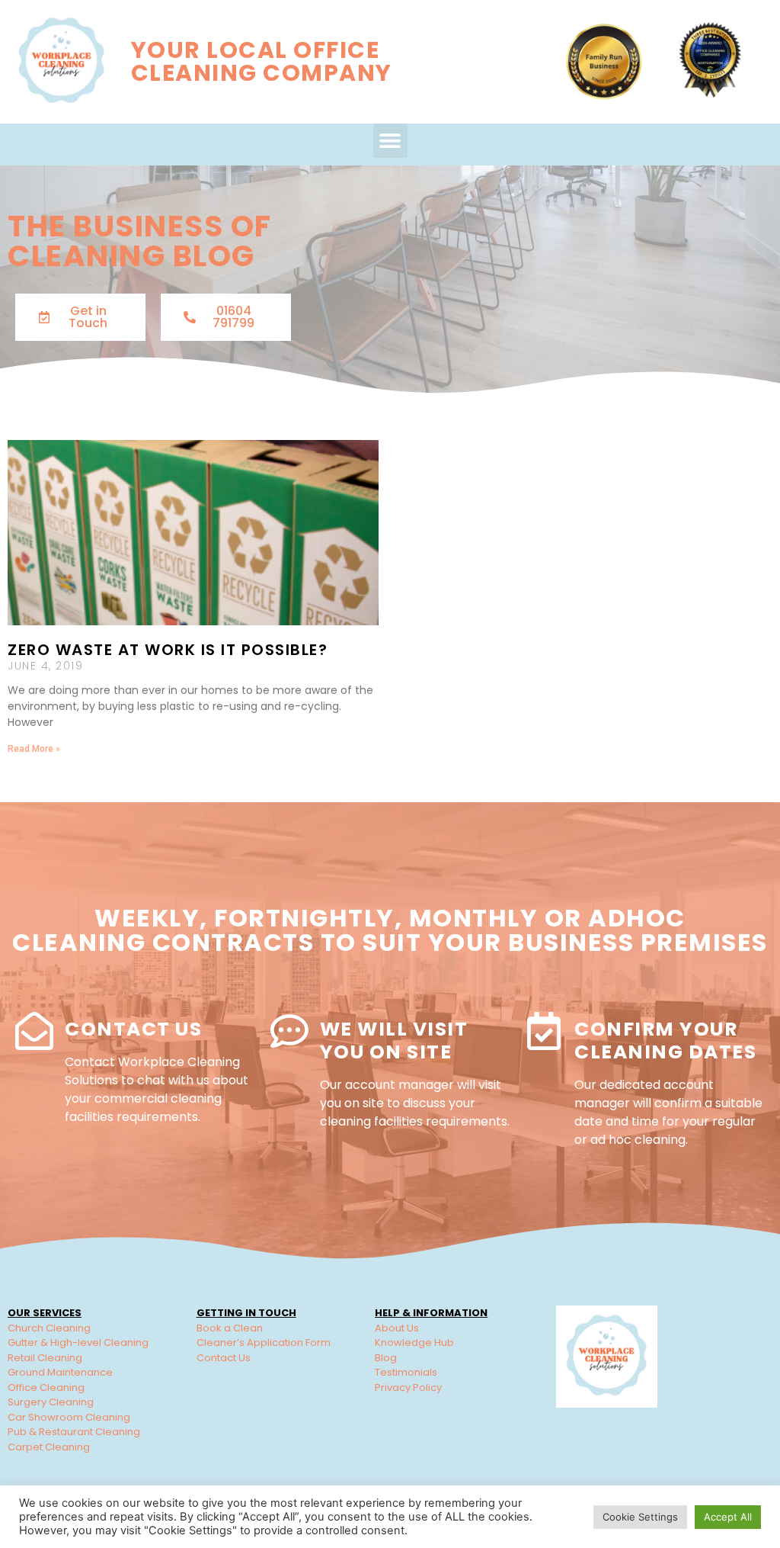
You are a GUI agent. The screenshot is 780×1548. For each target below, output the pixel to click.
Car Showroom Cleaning (69, 1417)
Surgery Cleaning (51, 1402)
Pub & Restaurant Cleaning (74, 1431)
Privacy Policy (408, 1387)
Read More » (34, 748)
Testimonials (406, 1372)
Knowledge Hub (414, 1342)
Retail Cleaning (45, 1357)
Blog (386, 1357)
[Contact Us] (34, 1031)
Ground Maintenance (60, 1372)
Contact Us (133, 1029)
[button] (390, 141)
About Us (397, 1328)
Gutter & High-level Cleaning (78, 1342)
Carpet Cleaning (49, 1447)
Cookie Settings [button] (640, 1517)
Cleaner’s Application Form (264, 1342)
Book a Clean (230, 1328)
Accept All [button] (728, 1517)
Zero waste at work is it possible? (168, 649)
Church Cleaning (49, 1328)
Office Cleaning (46, 1387)
